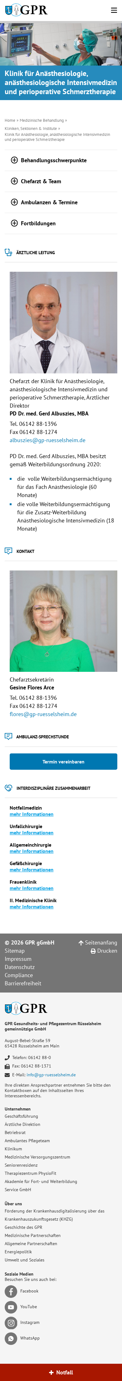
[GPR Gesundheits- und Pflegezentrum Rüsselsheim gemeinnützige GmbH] (26, 10)
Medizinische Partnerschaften (33, 1235)
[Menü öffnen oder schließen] (114, 9)
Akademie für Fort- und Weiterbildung (41, 1181)
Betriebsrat (15, 1132)
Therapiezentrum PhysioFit (30, 1173)
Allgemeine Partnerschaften (31, 1243)
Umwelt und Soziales (24, 1260)
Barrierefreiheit (23, 983)
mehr (16, 851)
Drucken (106, 950)
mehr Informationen (31, 814)
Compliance (19, 975)
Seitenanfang (100, 942)
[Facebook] (12, 1291)
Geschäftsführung (21, 1116)
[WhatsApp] (12, 1338)
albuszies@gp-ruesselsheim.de (47, 440)
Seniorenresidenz (21, 1165)
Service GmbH (18, 1189)
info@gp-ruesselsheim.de (51, 1075)
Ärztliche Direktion (22, 1124)
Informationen (37, 851)
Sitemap (15, 950)
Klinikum (13, 1149)
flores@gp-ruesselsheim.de (43, 714)
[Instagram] (12, 1322)
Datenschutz (20, 967)
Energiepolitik (18, 1252)
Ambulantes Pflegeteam (27, 1140)
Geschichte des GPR (23, 1227)
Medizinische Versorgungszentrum (37, 1157)
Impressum (18, 958)
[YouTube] (12, 1307)
